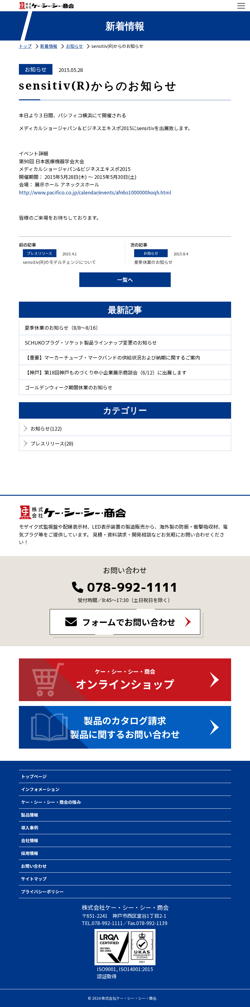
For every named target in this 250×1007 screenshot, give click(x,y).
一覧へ (125, 279)
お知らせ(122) (46, 428)
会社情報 (29, 840)
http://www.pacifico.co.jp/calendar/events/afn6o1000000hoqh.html (95, 192)
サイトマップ (34, 879)
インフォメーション (40, 789)
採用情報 (29, 853)
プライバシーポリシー (42, 891)
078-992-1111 (132, 587)
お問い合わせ (34, 866)
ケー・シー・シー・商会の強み (51, 802)
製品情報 (29, 815)
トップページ (34, 776)
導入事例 (29, 827)
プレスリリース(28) (51, 443)
